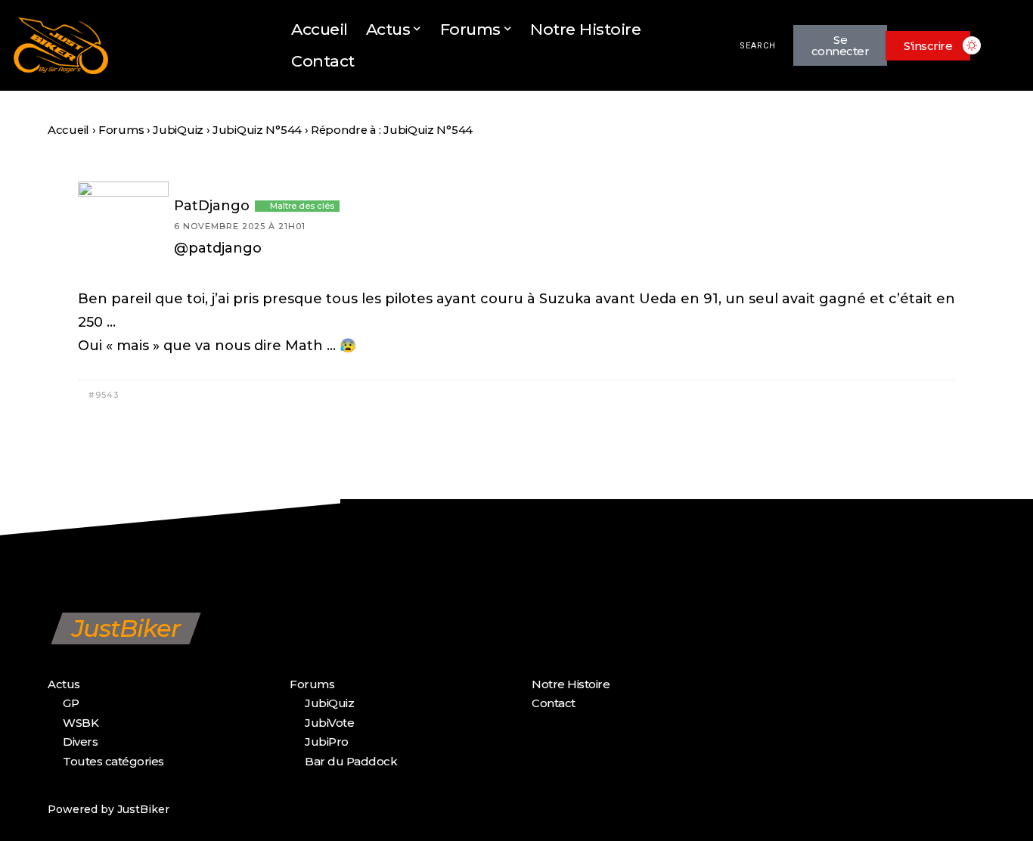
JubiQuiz (178, 130)
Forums (121, 130)
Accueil (68, 130)
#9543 (102, 394)
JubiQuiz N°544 (257, 130)
